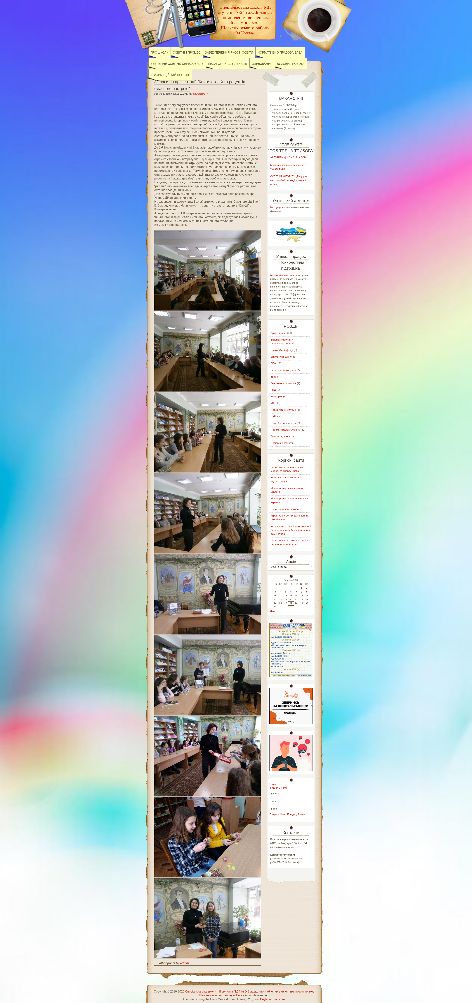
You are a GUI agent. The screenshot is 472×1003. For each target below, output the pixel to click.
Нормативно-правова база (280, 52)
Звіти (274, 376)
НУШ (274, 416)
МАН (273, 403)
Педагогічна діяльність (227, 63)
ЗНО (273, 389)
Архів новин (198, 93)
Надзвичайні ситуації (283, 409)
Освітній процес (187, 52)
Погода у (278, 788)
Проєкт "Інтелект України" (286, 429)
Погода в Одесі (278, 814)
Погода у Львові (296, 814)
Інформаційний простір (170, 75)
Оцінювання (262, 63)
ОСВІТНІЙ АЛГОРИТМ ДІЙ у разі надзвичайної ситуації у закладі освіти (288, 180)
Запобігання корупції (283, 370)
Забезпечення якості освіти (229, 52)
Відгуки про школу (281, 356)
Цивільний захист (281, 442)
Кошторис (276, 396)
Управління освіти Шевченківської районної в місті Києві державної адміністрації (291, 530)
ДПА (273, 363)
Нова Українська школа (285, 508)
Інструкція (276, 207)
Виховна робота (290, 63)
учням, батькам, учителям (286, 275)
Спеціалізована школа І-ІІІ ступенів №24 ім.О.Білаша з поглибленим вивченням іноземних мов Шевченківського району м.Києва (245, 20)
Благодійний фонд (282, 350)
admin (184, 963)
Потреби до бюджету (283, 423)
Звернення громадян (283, 383)
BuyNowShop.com (272, 999)
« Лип (271, 611)
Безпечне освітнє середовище (177, 63)
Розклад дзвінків (280, 436)
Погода (273, 784)
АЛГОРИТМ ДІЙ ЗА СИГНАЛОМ (288, 157)
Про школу (159, 52)
